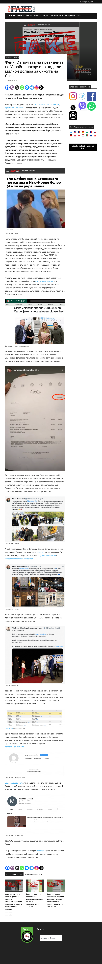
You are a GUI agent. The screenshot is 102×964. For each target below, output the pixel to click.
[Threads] (41, 87)
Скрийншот (9, 728)
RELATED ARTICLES (14, 874)
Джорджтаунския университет (19, 559)
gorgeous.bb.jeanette (14, 747)
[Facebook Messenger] (27, 87)
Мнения (29, 16)
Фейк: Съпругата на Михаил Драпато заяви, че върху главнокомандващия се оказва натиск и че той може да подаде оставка (13, 901)
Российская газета (43, 104)
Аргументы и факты (14, 108)
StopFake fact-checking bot (83, 147)
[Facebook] (7, 87)
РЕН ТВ (55, 104)
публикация (40, 281)
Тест (78, 16)
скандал (40, 850)
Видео (45, 16)
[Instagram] (36, 87)
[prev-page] (6, 914)
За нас (19, 16)
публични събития (47, 555)
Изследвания (70, 16)
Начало (12, 16)
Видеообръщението (14, 783)
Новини (16, 57)
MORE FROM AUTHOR (33, 874)
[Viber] (12, 87)
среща (40, 552)
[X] (17, 87)
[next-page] (10, 914)
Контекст (37, 16)
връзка (50, 281)
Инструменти (56, 16)
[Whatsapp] (22, 87)
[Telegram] (31, 87)
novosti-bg (9, 57)
